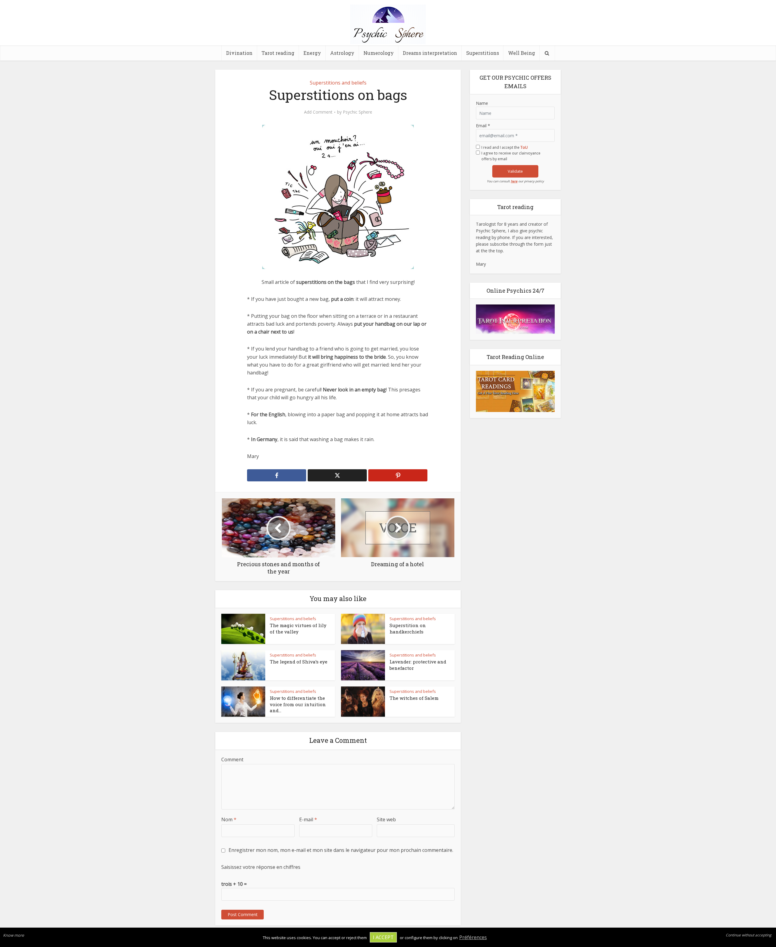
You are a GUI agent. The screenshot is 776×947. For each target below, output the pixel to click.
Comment (232, 759)
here (514, 181)
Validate (515, 171)
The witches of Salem (414, 698)
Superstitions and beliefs (338, 82)
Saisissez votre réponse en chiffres (260, 867)
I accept (383, 937)
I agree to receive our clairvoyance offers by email (510, 156)
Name (482, 103)
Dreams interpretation (430, 53)
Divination (239, 53)
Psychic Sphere (357, 112)
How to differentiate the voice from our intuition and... (298, 704)
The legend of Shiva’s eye (298, 662)
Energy (312, 53)
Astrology (342, 53)
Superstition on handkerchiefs (408, 628)
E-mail (308, 819)
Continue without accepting (748, 935)
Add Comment (318, 112)
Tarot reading (278, 53)
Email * (483, 125)
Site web (386, 819)
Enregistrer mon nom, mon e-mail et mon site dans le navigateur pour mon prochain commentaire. (341, 850)
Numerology (378, 53)
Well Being (521, 53)
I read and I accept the (504, 147)
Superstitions (482, 53)
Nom (228, 819)
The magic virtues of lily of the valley (298, 628)
